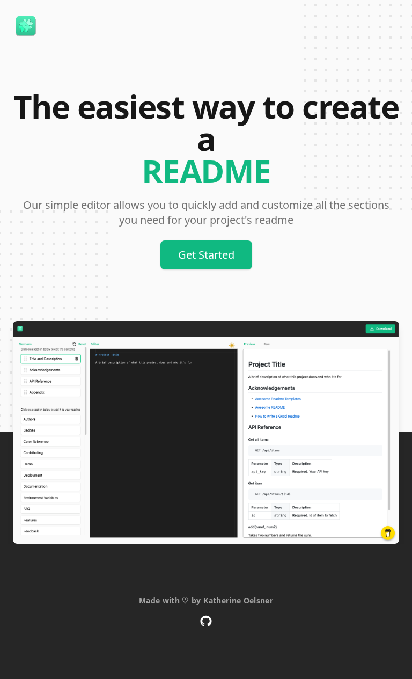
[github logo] (206, 621)
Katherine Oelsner (238, 600)
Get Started (206, 254)
